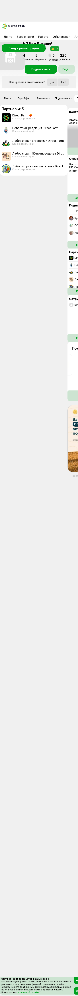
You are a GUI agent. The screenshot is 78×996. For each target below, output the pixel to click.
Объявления (61, 36)
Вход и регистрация (24, 48)
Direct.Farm (20, 115)
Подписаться (40, 69)
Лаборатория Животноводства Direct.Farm (39, 153)
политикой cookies (28, 992)
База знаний (25, 36)
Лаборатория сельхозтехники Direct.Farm (39, 166)
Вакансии (43, 98)
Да (52, 82)
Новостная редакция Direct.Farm (35, 128)
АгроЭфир (25, 98)
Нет (63, 82)
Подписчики (63, 98)
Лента (8, 36)
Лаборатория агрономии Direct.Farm (38, 140)
